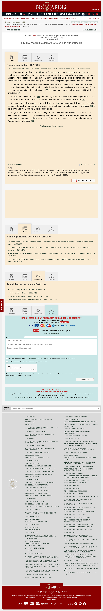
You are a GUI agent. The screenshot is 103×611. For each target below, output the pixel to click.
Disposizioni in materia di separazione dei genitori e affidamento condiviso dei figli (40, 512)
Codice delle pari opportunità (36, 485)
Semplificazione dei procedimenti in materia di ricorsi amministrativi (80, 444)
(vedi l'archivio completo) (51, 333)
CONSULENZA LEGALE (89, 22)
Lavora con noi (51, 599)
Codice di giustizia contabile (35, 487)
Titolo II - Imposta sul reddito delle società (41, 68)
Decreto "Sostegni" (32, 524)
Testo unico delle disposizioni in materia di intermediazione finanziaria (80, 508)
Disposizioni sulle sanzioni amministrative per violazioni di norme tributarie (80, 551)
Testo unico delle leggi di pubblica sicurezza (81, 496)
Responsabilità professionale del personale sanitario (77, 432)
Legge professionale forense (75, 416)
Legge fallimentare (71, 419)
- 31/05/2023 (28, 296)
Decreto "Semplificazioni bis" (36, 522)
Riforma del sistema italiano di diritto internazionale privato (78, 469)
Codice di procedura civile (35, 431)
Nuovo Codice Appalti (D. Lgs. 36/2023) (38, 419)
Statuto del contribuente (73, 560)
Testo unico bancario (72, 485)
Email (7, 337)
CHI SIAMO (75, 22)
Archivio (74, 597)
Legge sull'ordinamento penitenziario (78, 466)
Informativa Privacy (51, 597)
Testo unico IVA (69, 532)
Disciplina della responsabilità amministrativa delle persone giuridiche (79, 448)
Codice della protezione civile (36, 504)
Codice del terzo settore (34, 501)
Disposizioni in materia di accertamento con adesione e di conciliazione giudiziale (80, 547)
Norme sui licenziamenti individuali (38, 574)
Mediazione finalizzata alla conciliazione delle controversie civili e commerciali (79, 462)
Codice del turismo (32, 477)
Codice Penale (36, 18)
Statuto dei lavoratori (33, 553)
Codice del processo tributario (37, 458)
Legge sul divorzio (32, 532)
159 (46, 90)
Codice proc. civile (21, 18)
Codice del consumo (32, 463)
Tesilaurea (38, 60)
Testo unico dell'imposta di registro (78, 529)
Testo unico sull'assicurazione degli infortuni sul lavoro (78, 499)
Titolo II (51, 24)
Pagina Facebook (75, 603)
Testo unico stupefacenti (73, 494)
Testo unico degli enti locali (75, 483)
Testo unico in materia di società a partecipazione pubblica (77, 520)
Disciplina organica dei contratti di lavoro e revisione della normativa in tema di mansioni (42, 556)
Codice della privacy (32, 460)
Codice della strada (32, 455)
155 (39, 72)
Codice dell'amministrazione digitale (38, 496)
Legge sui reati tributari (73, 473)
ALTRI (72, 18)
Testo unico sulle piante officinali (77, 517)
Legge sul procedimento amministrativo (79, 441)
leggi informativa (71, 358)
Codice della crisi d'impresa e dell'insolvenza (42, 507)
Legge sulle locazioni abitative (76, 436)
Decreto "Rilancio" (32, 527)
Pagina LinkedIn (84, 603)
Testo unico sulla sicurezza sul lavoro (79, 512)
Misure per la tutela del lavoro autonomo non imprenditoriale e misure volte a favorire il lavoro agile (42, 566)
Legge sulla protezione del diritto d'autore (80, 422)
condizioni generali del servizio (36, 358)
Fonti (13, 24)
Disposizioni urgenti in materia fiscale (78, 543)
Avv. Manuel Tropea (57, 593)
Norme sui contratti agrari (74, 429)
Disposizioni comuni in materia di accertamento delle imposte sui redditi (79, 535)
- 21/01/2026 (32, 300)
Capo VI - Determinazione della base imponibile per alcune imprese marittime (71, 68)
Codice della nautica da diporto (37, 490)
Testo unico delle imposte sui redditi (26, 24)
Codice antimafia (31, 498)
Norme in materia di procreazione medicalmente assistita (37, 544)
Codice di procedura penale (35, 445)
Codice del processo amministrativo (38, 474)
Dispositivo (11, 232)
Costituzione (64, 18)
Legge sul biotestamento (34, 548)
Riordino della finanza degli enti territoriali (81, 563)
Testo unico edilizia (71, 488)
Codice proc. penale (50, 18)
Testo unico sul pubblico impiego (76, 480)
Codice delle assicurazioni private (38, 466)
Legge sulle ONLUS (71, 455)
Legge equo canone (71, 438)
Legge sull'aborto (32, 516)
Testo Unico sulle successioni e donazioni (80, 524)
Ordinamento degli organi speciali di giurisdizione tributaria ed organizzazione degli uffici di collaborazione (80, 556)
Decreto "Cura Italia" (33, 530)
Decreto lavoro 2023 (32, 519)
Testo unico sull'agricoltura (75, 514)
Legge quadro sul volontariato (76, 452)
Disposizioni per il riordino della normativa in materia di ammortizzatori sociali (42, 571)
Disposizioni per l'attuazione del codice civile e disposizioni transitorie (42, 428)
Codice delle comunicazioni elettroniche (40, 482)
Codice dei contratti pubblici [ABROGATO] (40, 471)
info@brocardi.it (40, 597)
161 (83, 99)
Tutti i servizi (93, 18)
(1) (19, 92)
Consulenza (51, 60)
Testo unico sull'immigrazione (75, 491)
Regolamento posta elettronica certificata (80, 566)
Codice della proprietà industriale (38, 493)
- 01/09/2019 (26, 289)
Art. (13, 30)
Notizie (25, 60)
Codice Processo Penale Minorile (37, 452)
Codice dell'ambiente (33, 479)
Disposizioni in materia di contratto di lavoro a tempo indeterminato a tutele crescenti (42, 561)
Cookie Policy (61, 597)
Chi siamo (68, 597)
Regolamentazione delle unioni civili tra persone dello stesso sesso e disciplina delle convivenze (40, 537)
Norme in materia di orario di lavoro (38, 577)
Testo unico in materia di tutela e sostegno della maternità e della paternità (80, 476)
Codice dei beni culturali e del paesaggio (40, 468)
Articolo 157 (26, 26)
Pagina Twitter (80, 603)
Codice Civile (8, 18)
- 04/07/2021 (22, 293)
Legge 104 (28, 551)
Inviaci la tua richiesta (21, 397)
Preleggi (28, 424)
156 (57, 103)
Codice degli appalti (32, 509)
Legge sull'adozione (32, 541)
